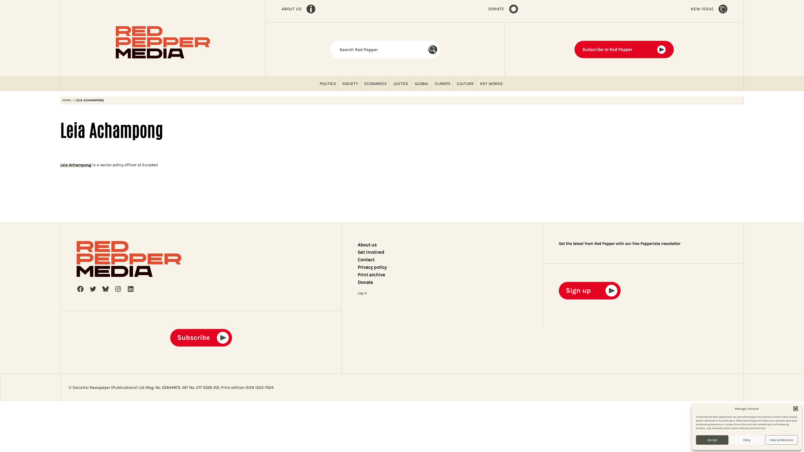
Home (67, 100)
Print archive (371, 274)
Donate (365, 282)
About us (367, 245)
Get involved (371, 252)
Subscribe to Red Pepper (607, 49)
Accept (712, 440)
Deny (747, 440)
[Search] (434, 49)
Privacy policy (372, 267)
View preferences (781, 440)
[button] (796, 409)
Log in (362, 293)
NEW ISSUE (702, 8)
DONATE (496, 8)
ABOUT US (292, 8)
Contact (366, 259)
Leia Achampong (75, 164)
